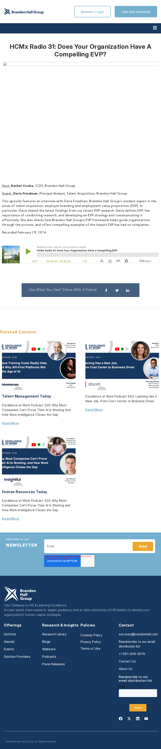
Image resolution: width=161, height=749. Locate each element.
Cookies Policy (91, 635)
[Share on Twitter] (117, 290)
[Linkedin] (137, 718)
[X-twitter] (129, 718)
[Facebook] (120, 718)
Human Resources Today (24, 492)
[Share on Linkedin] (128, 290)
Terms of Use (90, 648)
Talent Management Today (26, 396)
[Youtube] (146, 718)
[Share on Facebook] (106, 290)
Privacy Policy (90, 642)
